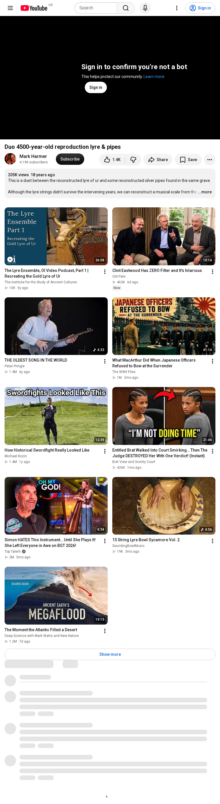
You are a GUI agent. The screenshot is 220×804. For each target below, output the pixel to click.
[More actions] (209, 159)
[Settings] (176, 8)
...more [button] (205, 192)
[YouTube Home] (33, 8)
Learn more (154, 76)
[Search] (126, 8)
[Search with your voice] (145, 8)
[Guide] (10, 8)
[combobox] (97, 8)
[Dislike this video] (133, 159)
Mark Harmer (33, 156)
